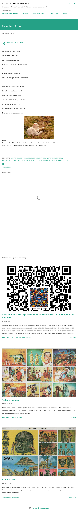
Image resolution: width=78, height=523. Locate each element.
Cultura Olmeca (10, 479)
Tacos (68, 160)
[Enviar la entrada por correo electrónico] (3, 164)
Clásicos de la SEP (23, 158)
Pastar (45, 160)
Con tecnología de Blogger (40, 508)
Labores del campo (9, 160)
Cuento (33, 158)
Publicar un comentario (21, 338)
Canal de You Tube (38, 13)
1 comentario (17, 417)
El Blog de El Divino (15, 3)
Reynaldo (61, 160)
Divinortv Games (53, 13)
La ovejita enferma (55, 158)
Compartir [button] (6, 167)
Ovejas (39, 160)
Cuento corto (42, 158)
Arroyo (13, 158)
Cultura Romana (10, 400)
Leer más (72, 338)
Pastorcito (53, 160)
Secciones (25, 13)
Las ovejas (21, 160)
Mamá (28, 160)
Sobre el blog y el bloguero (10, 13)
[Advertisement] (39, 237)
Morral (33, 160)
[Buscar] (70, 3)
